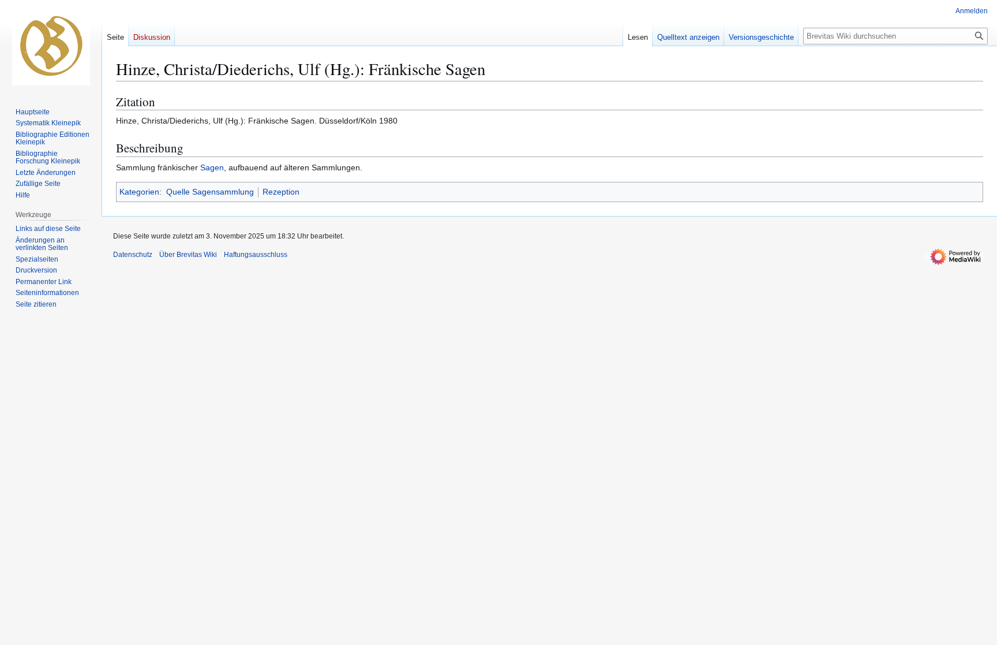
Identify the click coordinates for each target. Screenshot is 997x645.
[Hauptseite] (51, 46)
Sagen (212, 167)
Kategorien (139, 191)
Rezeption (281, 191)
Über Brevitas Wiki (188, 255)
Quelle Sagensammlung (210, 191)
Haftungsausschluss (255, 255)
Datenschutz (132, 255)
